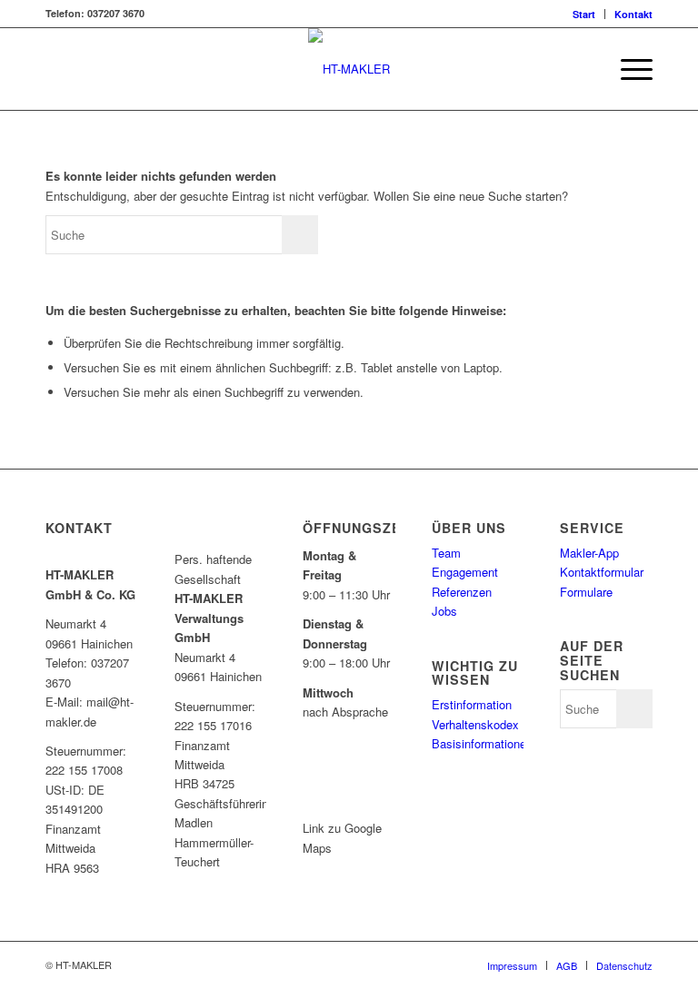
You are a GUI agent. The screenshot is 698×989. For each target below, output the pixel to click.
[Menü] (628, 69)
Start (584, 14)
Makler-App (589, 552)
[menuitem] (584, 14)
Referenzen (462, 591)
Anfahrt (342, 796)
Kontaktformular (601, 571)
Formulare (586, 591)
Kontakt (633, 14)
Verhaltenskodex (475, 724)
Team (446, 552)
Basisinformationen (482, 743)
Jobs (444, 610)
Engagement (465, 571)
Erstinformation (472, 704)
